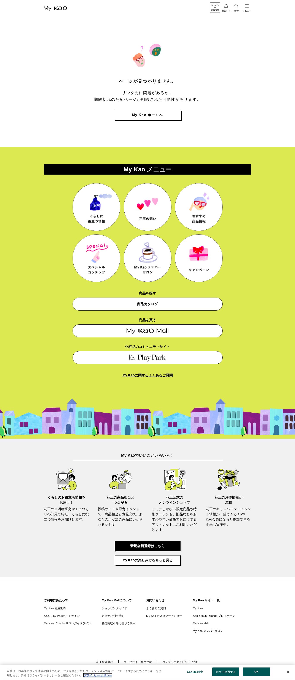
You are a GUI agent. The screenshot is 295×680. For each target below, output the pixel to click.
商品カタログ (147, 304)
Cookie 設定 (195, 672)
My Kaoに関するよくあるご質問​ (147, 375)
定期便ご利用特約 (113, 615)
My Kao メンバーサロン (208, 631)
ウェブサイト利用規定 (138, 662)
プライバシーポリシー (98, 675)
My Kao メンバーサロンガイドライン (67, 623)
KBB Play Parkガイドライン (62, 615)
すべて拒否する (226, 672)
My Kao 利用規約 (55, 608)
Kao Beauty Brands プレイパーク (214, 615)
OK (256, 672)
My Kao (198, 608)
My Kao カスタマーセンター (164, 615)
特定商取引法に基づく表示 (118, 623)
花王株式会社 (104, 662)
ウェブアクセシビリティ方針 (180, 662)
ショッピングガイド (114, 608)
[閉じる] (288, 672)
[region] (147, 672)
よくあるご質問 (156, 608)
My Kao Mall (201, 623)
